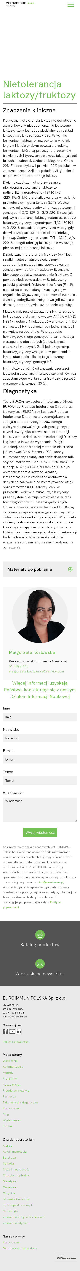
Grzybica (9, 1193)
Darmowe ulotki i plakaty (20, 1248)
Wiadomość (13, 793)
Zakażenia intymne (15, 1223)
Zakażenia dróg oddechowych (23, 1217)
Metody (8, 1073)
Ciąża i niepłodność (16, 1169)
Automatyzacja (13, 1067)
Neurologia (10, 1211)
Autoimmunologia (15, 1152)
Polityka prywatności (16, 1041)
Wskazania (10, 1061)
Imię (6, 708)
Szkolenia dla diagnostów (20, 1102)
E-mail (8, 750)
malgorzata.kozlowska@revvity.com (36, 671)
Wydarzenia (11, 1120)
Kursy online (11, 1108)
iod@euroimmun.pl (51, 882)
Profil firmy (10, 1079)
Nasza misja (11, 1085)
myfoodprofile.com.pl (17, 1205)
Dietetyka (9, 1181)
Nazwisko (11, 729)
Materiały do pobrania (29, 569)
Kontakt (8, 1126)
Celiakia (8, 1163)
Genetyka (9, 1187)
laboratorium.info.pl (16, 1199)
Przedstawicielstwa (16, 1090)
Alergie (7, 1146)
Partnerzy (9, 1096)
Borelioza (9, 1157)
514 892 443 (18, 666)
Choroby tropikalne (16, 1175)
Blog (6, 1114)
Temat (8, 771)
